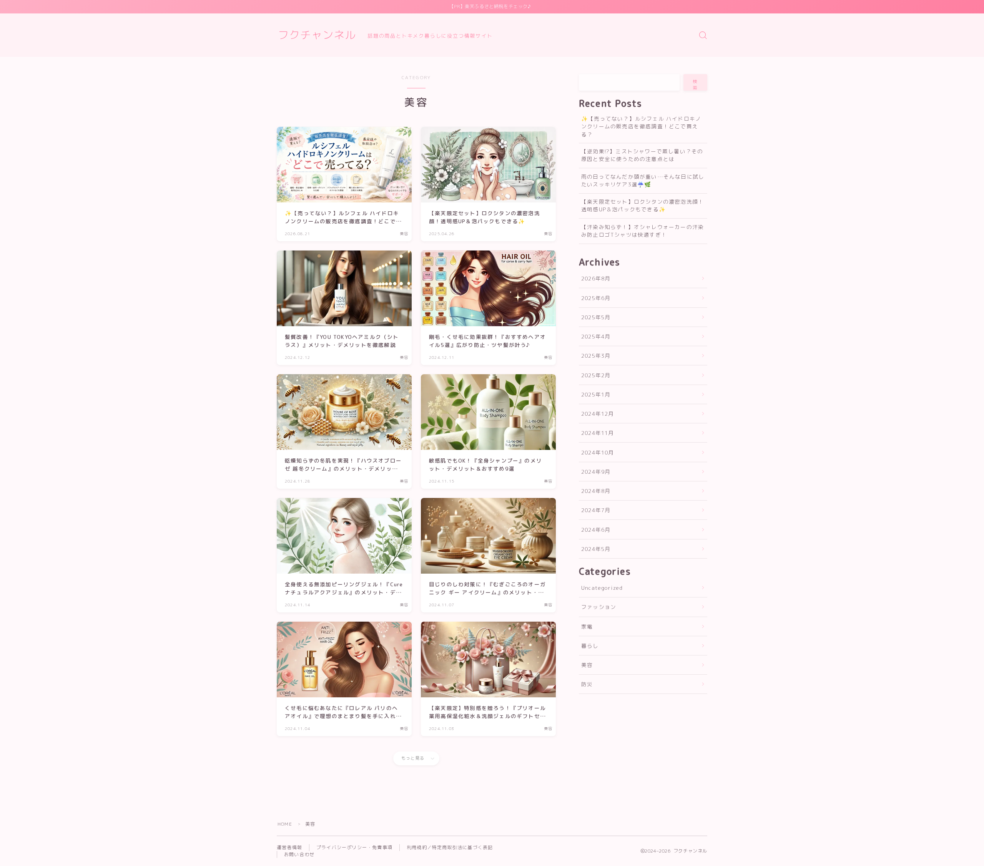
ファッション (598, 607)
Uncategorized (602, 587)
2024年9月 (595, 471)
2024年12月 (597, 413)
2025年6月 (595, 298)
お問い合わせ (299, 854)
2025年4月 (595, 336)
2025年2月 (595, 375)
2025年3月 (595, 355)
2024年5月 (595, 548)
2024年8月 (595, 490)
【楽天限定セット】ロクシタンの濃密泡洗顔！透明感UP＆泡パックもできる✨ (642, 205)
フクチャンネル (317, 35)
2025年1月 (595, 394)
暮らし (590, 645)
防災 (587, 684)
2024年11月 (597, 432)
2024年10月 (597, 452)
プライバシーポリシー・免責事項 (354, 847)
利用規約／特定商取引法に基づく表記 (450, 847)
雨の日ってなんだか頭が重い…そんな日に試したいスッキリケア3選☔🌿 (642, 180)
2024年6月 (595, 529)
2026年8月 (595, 278)
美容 (587, 665)
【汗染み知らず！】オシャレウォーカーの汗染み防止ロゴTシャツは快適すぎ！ (642, 230)
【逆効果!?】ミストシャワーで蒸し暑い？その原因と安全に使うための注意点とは (642, 155)
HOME (285, 824)
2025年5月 (595, 317)
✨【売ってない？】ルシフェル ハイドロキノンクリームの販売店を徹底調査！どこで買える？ (641, 126)
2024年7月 (595, 510)
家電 (587, 626)
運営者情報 (289, 847)
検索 (695, 84)
